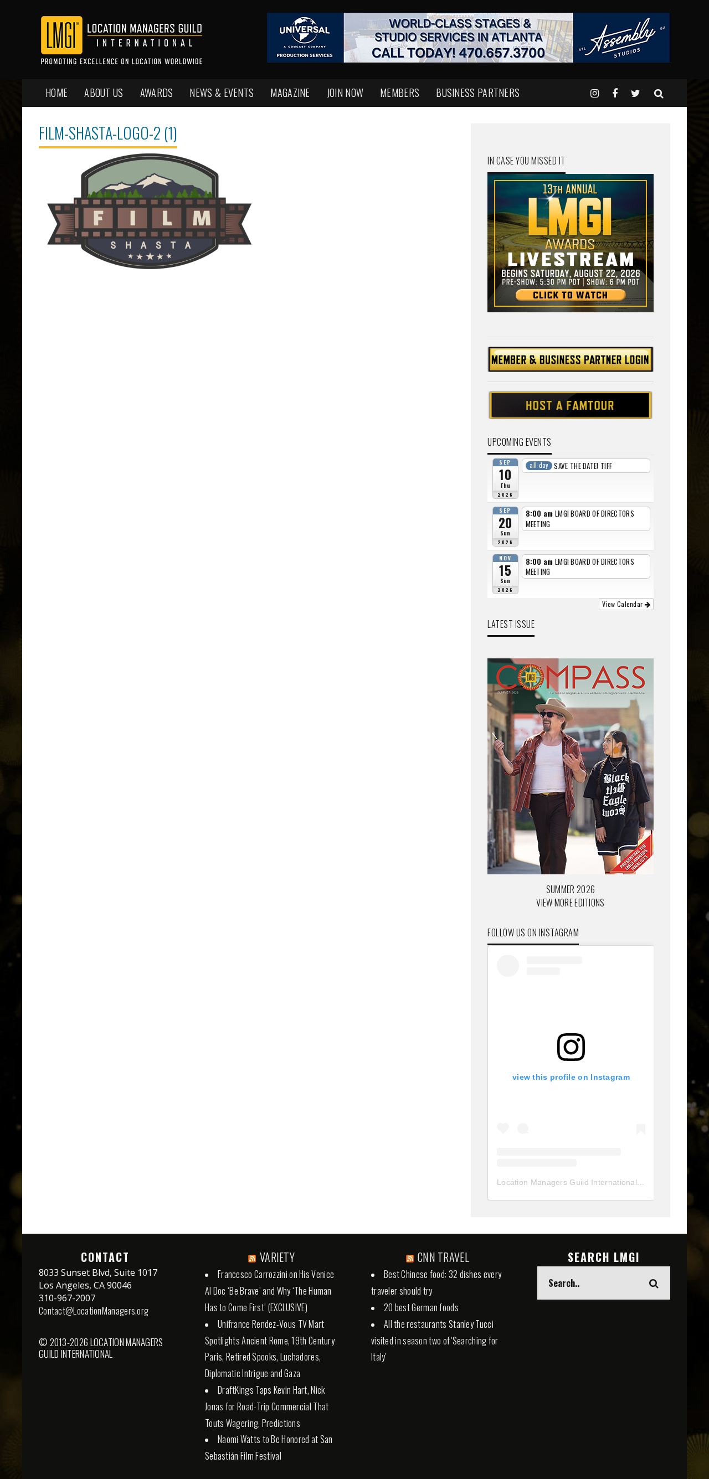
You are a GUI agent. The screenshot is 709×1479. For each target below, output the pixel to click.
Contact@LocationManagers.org (93, 1310)
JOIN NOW (345, 92)
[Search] (659, 92)
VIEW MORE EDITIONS (570, 902)
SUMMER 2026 (570, 889)
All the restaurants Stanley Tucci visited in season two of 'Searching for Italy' (435, 1340)
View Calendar (623, 604)
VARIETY (277, 1257)
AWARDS (156, 92)
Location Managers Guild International (567, 1182)
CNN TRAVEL (443, 1257)
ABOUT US (103, 92)
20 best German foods (421, 1307)
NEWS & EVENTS (221, 92)
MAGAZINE (290, 92)
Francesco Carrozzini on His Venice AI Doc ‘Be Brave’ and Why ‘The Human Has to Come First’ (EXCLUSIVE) (269, 1290)
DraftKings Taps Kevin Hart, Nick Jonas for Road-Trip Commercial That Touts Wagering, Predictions (267, 1406)
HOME (56, 92)
